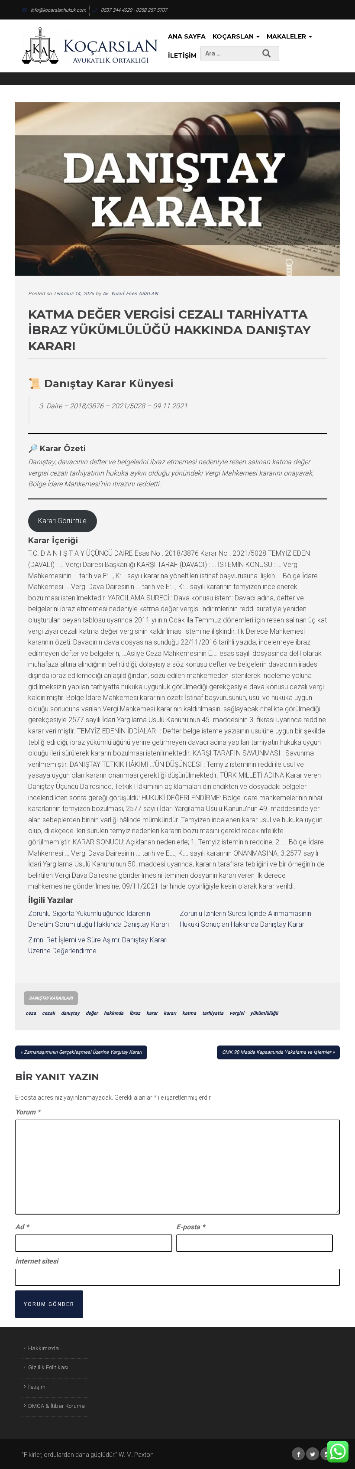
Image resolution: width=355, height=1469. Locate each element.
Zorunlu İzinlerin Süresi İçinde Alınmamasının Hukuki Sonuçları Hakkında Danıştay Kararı (245, 919)
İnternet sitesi (36, 1261)
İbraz (134, 1013)
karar (152, 1013)
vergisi (236, 1013)
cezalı (48, 1013)
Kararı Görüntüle (62, 521)
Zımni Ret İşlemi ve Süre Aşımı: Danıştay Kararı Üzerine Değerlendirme (98, 945)
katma (189, 1013)
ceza (31, 1013)
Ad (22, 1227)
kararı (170, 1013)
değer (92, 1013)
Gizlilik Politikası (48, 1367)
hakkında (113, 1013)
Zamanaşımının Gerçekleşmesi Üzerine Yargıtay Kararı (83, 1052)
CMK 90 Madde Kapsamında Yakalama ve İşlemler (276, 1052)
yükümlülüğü (264, 1013)
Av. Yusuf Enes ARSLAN (130, 293)
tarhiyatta (212, 1013)
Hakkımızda (43, 1348)
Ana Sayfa (187, 36)
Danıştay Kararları (51, 998)
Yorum (27, 1112)
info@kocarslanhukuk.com (58, 10)
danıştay (70, 1013)
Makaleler (287, 36)
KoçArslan (234, 36)
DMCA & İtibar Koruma (56, 1406)
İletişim (182, 55)
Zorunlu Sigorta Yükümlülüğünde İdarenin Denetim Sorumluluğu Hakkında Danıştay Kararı (98, 919)
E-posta (190, 1227)
